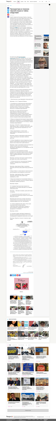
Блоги (28, 1)
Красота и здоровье (33, 1)
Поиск (41, 419)
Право (18, 1)
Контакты (29, 419)
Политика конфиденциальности (22, 420)
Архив (37, 419)
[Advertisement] (22, 46)
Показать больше (28, 410)
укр (45, 1)
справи (16, 27)
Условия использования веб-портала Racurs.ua (10, 420)
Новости (14, 1)
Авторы (34, 419)
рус (46, 1)
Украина (22, 1)
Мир (25, 1)
